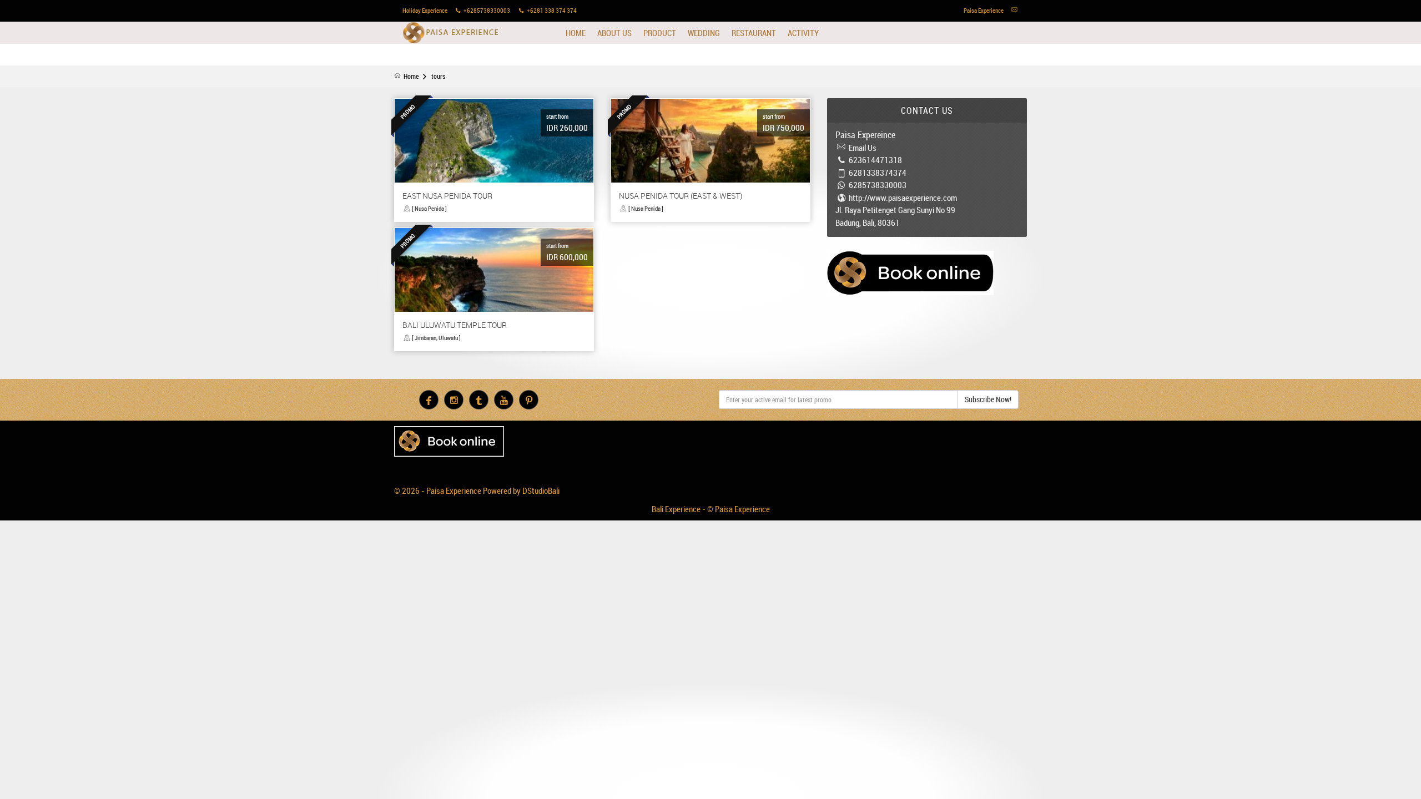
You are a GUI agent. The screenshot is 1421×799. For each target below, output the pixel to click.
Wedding (704, 32)
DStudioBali (541, 490)
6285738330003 (877, 184)
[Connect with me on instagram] (453, 399)
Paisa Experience (451, 33)
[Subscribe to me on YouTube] (503, 399)
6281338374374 (877, 172)
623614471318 (875, 159)
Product (659, 32)
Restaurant (754, 32)
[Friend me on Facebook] (429, 399)
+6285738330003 (486, 10)
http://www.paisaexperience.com (903, 197)
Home (576, 32)
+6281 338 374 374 (552, 10)
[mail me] (1014, 10)
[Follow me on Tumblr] (478, 399)
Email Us (862, 147)
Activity (803, 32)
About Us (614, 32)
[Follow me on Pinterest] (528, 399)
